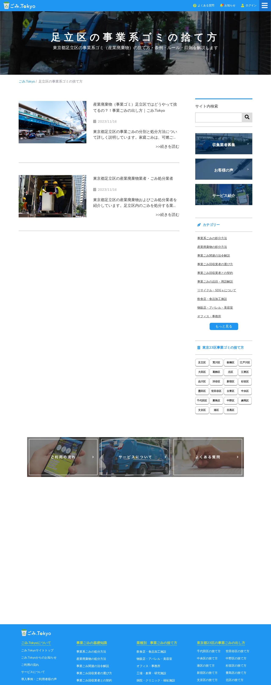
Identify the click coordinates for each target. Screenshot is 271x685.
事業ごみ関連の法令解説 (213, 256)
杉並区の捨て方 (236, 666)
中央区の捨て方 (207, 658)
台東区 (230, 391)
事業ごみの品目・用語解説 (215, 282)
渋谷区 (216, 381)
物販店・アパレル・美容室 (215, 308)
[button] (203, 5)
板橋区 (230, 362)
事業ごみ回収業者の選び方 (215, 264)
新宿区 (230, 381)
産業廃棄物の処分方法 (212, 247)
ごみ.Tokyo (27, 81)
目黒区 (230, 410)
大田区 (202, 372)
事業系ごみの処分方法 (212, 238)
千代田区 (202, 400)
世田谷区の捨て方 (237, 651)
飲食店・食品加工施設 (212, 299)
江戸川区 (245, 362)
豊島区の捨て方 (236, 673)
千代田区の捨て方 (209, 651)
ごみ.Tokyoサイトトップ (37, 650)
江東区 (245, 372)
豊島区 (216, 400)
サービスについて (33, 672)
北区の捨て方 (234, 680)
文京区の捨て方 (207, 680)
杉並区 (245, 381)
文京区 (202, 410)
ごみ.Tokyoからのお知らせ (39, 658)
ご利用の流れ (30, 665)
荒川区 (216, 362)
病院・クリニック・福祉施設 (156, 680)
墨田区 (202, 391)
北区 (230, 372)
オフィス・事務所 (209, 316)
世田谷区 (216, 391)
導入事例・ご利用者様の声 (39, 679)
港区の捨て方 (206, 666)
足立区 (202, 362)
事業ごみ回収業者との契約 (215, 273)
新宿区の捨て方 (207, 673)
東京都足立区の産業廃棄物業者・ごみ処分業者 (133, 178)
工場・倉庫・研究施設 (151, 673)
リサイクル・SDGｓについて (216, 290)
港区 (216, 410)
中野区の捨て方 (236, 658)
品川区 (202, 381)
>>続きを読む (167, 146)
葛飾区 (216, 372)
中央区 (245, 391)
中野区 (230, 400)
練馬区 (245, 400)
